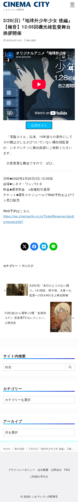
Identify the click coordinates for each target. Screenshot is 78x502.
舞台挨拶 (31, 40)
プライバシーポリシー (21, 470)
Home (7, 448)
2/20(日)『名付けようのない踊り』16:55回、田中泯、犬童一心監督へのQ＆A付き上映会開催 (50, 290)
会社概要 (43, 470)
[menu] (72, 4)
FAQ (67, 470)
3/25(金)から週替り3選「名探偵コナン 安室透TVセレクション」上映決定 (26, 318)
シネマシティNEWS (44, 496)
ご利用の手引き (39, 476)
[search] (70, 367)
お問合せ (56, 470)
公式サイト (39, 125)
